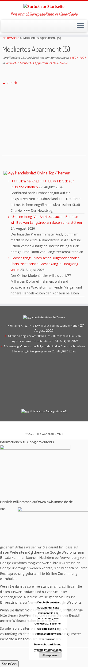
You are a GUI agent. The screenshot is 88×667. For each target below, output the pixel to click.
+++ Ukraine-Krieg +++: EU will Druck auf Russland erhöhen (41, 325)
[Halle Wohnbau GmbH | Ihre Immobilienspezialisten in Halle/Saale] (44, 6)
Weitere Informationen (48, 650)
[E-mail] (9, 27)
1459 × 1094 (77, 58)
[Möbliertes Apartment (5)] (44, 116)
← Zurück (9, 83)
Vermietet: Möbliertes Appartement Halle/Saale (36, 63)
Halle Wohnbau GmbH (49, 434)
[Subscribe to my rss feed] (5, 27)
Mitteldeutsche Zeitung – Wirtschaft (48, 411)
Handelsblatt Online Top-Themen (42, 173)
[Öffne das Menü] (80, 26)
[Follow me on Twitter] (13, 27)
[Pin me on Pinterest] (17, 27)
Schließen (9, 663)
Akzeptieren (50, 655)
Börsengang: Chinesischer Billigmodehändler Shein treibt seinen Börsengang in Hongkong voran (45, 264)
